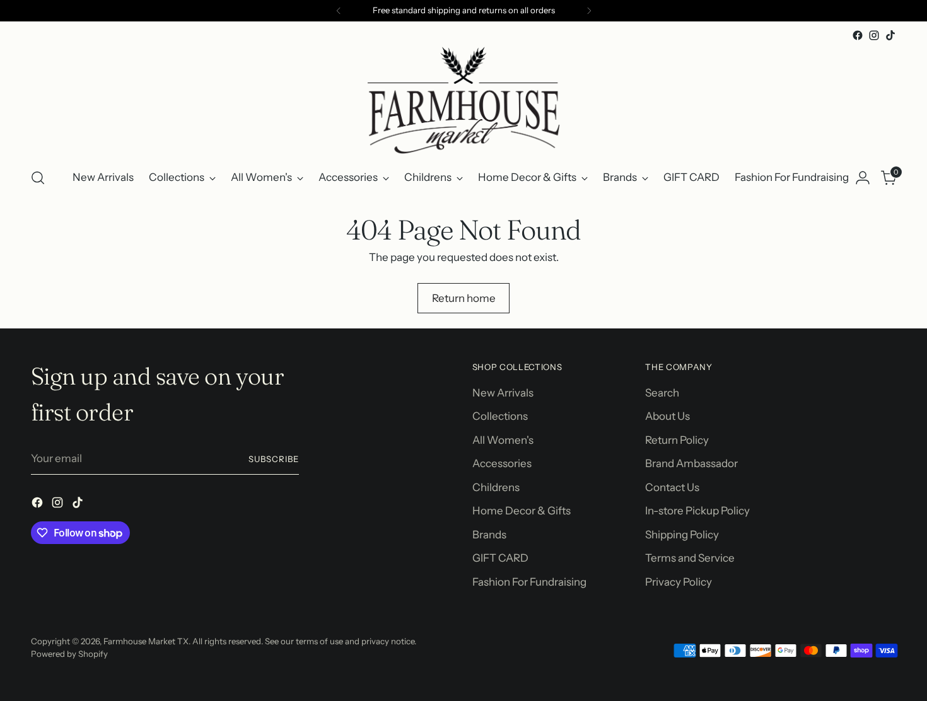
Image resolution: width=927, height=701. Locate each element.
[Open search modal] (37, 177)
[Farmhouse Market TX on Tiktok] (890, 35)
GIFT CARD (500, 558)
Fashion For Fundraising (529, 582)
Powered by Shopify (69, 654)
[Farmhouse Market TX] (463, 100)
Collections (500, 416)
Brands (489, 534)
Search (662, 392)
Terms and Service (690, 558)
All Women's (502, 440)
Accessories (502, 463)
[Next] (589, 10)
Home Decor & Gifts (521, 510)
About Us (667, 416)
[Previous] (339, 10)
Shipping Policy (682, 534)
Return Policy (677, 440)
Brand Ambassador (691, 463)
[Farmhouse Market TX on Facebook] (857, 35)
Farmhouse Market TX (146, 641)
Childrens (496, 487)
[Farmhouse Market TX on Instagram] (874, 35)
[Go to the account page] (862, 177)
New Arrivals (502, 392)
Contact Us (672, 487)
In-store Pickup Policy (697, 510)
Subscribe (273, 459)
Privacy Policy (678, 582)
